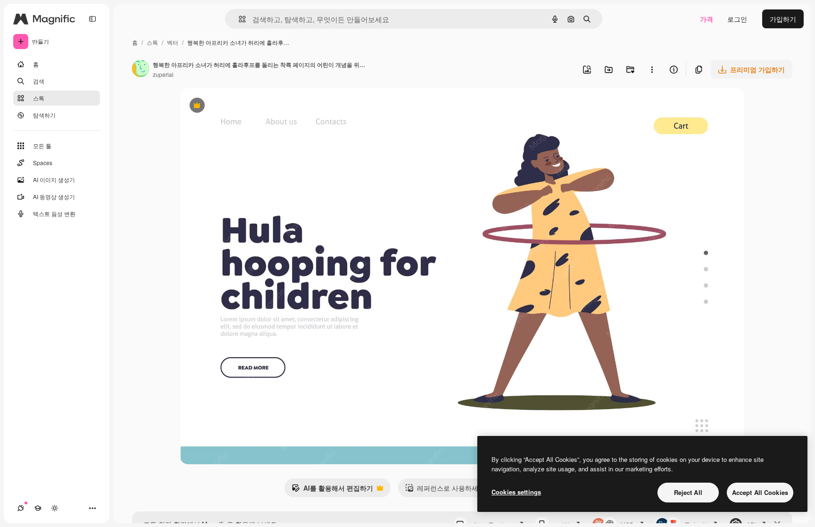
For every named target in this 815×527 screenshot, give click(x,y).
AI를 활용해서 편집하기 (332, 490)
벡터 (172, 42)
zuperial (163, 74)
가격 (706, 19)
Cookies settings (516, 491)
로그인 (737, 19)
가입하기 (783, 19)
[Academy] (37, 508)
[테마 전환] (54, 508)
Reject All (688, 492)
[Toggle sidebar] (92, 18)
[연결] (20, 508)
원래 (234, 106)
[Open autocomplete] (238, 19)
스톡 (152, 42)
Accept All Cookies (760, 492)
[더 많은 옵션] (651, 69)
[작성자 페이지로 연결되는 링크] (140, 69)
